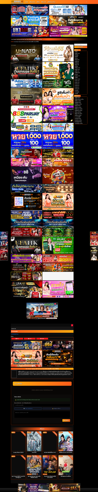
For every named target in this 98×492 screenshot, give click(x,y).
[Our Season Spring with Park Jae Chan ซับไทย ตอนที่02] (72, 325)
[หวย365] (26, 140)
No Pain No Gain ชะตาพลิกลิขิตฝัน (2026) (34, 476)
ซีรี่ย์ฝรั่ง (76, 56)
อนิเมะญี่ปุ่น (77, 91)
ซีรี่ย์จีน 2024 (77, 53)
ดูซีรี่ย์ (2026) (77, 69)
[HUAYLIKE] (58, 245)
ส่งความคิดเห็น (66, 420)
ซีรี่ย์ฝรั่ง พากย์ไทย (78, 107)
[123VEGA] (58, 188)
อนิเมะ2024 (77, 88)
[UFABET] (26, 96)
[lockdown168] (68, 10)
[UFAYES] (26, 232)
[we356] (58, 83)
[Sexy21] (26, 162)
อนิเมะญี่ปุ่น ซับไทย (78, 121)
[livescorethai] (42, 311)
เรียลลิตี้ (76, 93)
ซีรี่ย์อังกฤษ (77, 61)
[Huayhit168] (30, 21)
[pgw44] (58, 232)
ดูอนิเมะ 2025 (77, 75)
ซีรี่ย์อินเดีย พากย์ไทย (78, 110)
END (42, 338)
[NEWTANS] (4, 253)
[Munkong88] (58, 201)
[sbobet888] (26, 214)
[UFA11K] (26, 70)
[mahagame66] (30, 31)
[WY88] (26, 175)
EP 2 (30, 338)
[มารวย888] (94, 253)
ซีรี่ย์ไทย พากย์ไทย (78, 115)
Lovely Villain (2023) (18, 452)
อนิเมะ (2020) (77, 79)
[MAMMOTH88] (26, 127)
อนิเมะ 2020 (77, 80)
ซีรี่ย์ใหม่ (76, 66)
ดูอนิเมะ (76, 74)
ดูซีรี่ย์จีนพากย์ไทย (51, 2)
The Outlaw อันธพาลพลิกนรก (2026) (50, 476)
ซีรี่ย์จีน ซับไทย (77, 97)
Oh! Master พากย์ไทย (66, 476)
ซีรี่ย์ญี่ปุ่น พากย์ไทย (78, 104)
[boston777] (30, 10)
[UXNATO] (26, 53)
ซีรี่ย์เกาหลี (43, 2)
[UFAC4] (68, 21)
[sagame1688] (26, 345)
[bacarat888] (58, 214)
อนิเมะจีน (76, 90)
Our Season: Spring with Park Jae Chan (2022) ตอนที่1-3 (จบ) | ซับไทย (26, 39)
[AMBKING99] (58, 114)
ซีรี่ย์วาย (76, 58)
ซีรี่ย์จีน (38, 2)
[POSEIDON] (26, 188)
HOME (26, 2)
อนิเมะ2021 (77, 87)
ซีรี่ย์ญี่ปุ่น (76, 55)
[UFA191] (26, 289)
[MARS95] (58, 258)
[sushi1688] (58, 96)
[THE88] (58, 175)
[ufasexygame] (26, 258)
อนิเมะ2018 (77, 83)
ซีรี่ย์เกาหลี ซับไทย (78, 112)
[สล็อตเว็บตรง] (58, 162)
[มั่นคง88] (26, 358)
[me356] (26, 83)
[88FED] (26, 276)
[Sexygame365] (68, 31)
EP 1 (18, 338)
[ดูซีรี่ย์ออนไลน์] (58, 345)
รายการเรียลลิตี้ (77, 116)
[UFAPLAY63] (26, 267)
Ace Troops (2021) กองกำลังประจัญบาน (18, 476)
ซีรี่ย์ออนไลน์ (32, 2)
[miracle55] (58, 53)
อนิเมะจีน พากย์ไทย (78, 120)
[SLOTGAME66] (94, 239)
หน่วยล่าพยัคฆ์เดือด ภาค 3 (50, 452)
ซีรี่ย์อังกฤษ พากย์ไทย (78, 108)
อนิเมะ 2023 (77, 82)
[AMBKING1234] (58, 70)
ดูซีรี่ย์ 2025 (77, 71)
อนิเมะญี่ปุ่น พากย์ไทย (79, 123)
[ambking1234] (58, 127)
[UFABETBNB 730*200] (58, 153)
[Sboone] (26, 223)
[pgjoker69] (58, 267)
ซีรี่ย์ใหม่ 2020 (77, 67)
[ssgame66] (33, 488)
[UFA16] (26, 245)
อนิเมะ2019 (77, 85)
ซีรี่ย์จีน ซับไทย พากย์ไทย (79, 99)
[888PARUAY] (26, 114)
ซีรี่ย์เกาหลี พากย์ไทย (78, 113)
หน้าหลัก (12, 41)
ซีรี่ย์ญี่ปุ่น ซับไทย (78, 102)
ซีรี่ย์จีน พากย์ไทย (78, 100)
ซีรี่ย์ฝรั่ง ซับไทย (77, 105)
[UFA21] (26, 153)
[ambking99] (58, 289)
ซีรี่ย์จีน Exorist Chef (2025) (65, 452)
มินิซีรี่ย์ (76, 77)
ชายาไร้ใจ (34, 452)
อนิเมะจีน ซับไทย (78, 118)
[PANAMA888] (4, 239)
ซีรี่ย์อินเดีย (77, 63)
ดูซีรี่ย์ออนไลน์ (77, 72)
